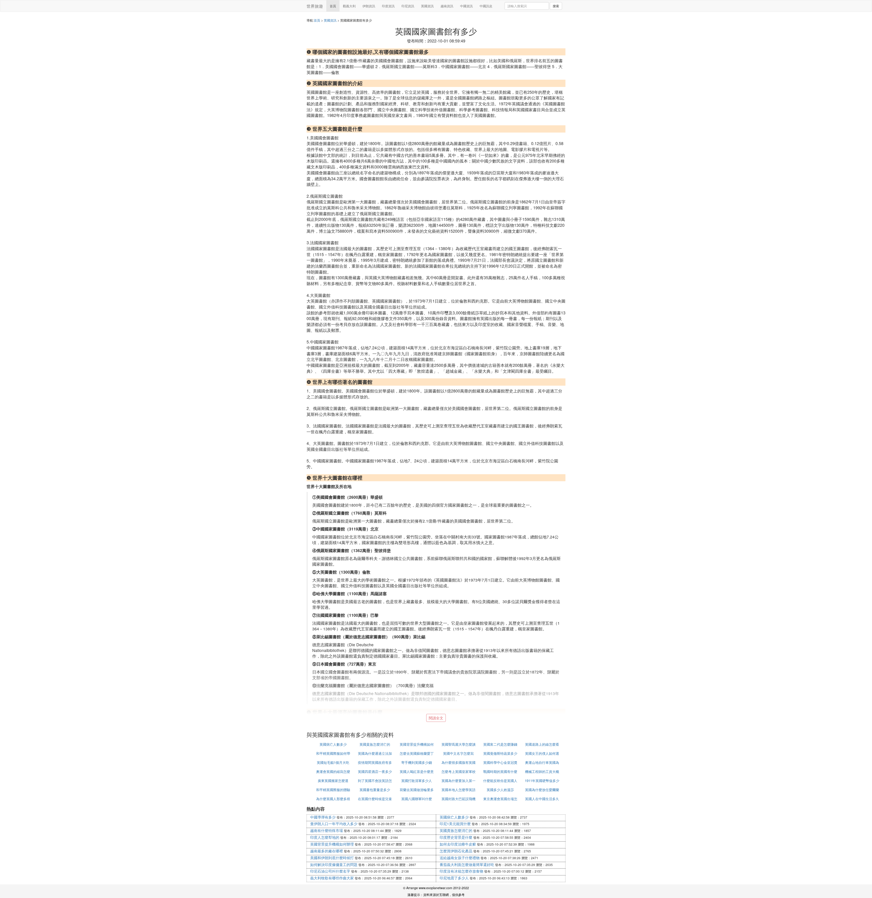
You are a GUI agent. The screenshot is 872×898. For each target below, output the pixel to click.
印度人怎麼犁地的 (324, 837)
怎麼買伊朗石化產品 (456, 851)
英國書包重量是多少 (374, 789)
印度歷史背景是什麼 (456, 837)
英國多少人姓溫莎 (500, 789)
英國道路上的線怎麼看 (542, 744)
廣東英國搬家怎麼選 (333, 780)
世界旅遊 (315, 6)
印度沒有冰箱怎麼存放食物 (461, 871)
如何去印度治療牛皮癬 (458, 844)
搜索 (556, 6)
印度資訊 (388, 6)
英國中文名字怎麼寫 (458, 753)
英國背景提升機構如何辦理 (332, 844)
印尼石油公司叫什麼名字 (330, 871)
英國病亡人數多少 (333, 744)
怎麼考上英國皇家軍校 (458, 771)
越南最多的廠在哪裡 (326, 851)
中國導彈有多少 (323, 817)
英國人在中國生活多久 (542, 798)
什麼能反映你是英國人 (500, 780)
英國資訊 (427, 6)
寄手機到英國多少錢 (416, 762)
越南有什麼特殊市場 (326, 830)
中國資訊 (466, 6)
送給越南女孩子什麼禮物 (460, 857)
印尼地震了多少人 (454, 878)
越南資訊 (447, 6)
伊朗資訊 (368, 6)
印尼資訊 (407, 6)
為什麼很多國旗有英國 (458, 762)
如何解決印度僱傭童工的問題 (333, 864)
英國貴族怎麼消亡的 (374, 744)
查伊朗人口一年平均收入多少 (333, 823)
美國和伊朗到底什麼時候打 (332, 857)
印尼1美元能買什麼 (455, 823)
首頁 (333, 6)
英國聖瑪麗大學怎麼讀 (458, 744)
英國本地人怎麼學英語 (458, 789)
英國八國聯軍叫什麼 (416, 798)
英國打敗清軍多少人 (416, 780)
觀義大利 (349, 6)
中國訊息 (486, 6)
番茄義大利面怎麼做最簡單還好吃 (467, 864)
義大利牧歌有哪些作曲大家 (332, 878)
